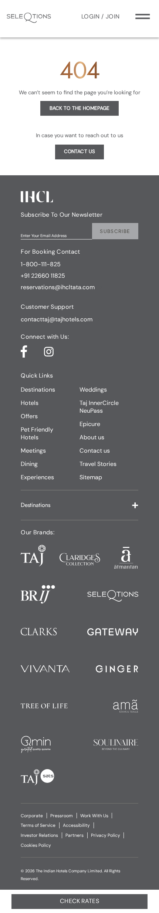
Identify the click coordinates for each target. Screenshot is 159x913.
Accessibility (76, 825)
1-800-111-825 (41, 264)
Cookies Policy (36, 845)
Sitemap (91, 477)
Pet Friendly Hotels (37, 433)
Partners (74, 835)
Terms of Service (38, 825)
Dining (29, 464)
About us (92, 437)
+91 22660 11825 (43, 275)
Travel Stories (98, 464)
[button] (79, 505)
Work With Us (94, 816)
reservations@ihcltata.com (58, 287)
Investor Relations (39, 835)
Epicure (90, 424)
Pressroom (61, 816)
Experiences (37, 477)
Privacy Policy (105, 835)
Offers (29, 416)
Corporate (32, 816)
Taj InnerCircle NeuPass (99, 407)
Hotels (29, 403)
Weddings (93, 389)
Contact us (95, 450)
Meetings (33, 450)
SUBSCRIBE (115, 231)
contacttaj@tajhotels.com (56, 319)
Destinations (38, 389)
